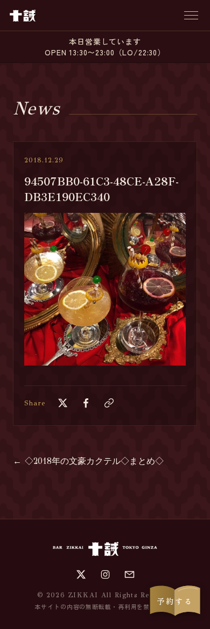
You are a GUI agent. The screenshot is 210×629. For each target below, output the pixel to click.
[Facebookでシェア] (86, 403)
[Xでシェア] (63, 403)
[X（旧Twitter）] (81, 574)
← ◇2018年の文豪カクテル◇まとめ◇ (88, 461)
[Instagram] (105, 574)
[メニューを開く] (191, 15)
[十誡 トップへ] (23, 16)
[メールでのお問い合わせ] (129, 574)
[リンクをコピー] (109, 403)
